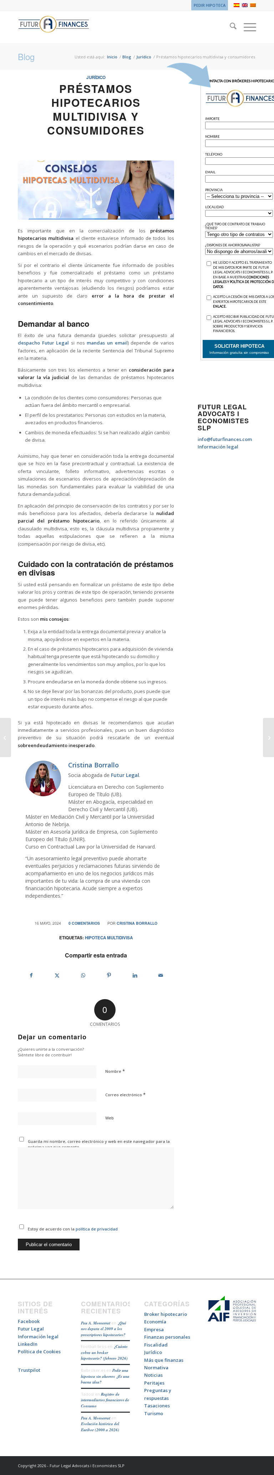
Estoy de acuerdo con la (73, 1229)
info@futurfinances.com (225, 439)
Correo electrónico (125, 1094)
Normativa (156, 1367)
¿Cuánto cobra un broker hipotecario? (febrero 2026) (104, 1352)
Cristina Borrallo (137, 923)
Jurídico (96, 77)
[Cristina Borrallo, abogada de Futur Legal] (96, 190)
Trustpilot (29, 1370)
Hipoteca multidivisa (109, 938)
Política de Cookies (39, 1351)
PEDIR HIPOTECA (209, 5)
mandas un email (107, 343)
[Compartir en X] (57, 975)
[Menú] (246, 27)
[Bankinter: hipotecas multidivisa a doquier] (5, 737)
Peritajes (154, 1383)
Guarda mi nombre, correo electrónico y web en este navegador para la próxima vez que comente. (99, 1144)
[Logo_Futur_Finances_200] (53, 27)
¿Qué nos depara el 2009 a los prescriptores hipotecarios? (103, 1329)
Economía (155, 1321)
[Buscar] (230, 27)
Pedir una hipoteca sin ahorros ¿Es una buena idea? (105, 1376)
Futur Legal (125, 775)
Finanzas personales (167, 1337)
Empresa (154, 1329)
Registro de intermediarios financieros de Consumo (105, 1400)
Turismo (153, 1413)
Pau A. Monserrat (95, 1323)
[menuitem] (208, 5)
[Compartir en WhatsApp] (83, 975)
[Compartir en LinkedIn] (135, 975)
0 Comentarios (84, 923)
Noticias (153, 1375)
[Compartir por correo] (161, 975)
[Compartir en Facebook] (31, 975)
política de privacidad (96, 1229)
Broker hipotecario (165, 1314)
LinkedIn (27, 1344)
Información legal (218, 446)
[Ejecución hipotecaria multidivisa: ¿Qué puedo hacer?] (268, 737)
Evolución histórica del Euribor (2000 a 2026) (100, 1427)
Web (109, 1117)
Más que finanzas (163, 1360)
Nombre (115, 1071)
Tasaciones (157, 1405)
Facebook (29, 1321)
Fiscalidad (156, 1345)
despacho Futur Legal (43, 343)
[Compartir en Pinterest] (109, 975)
